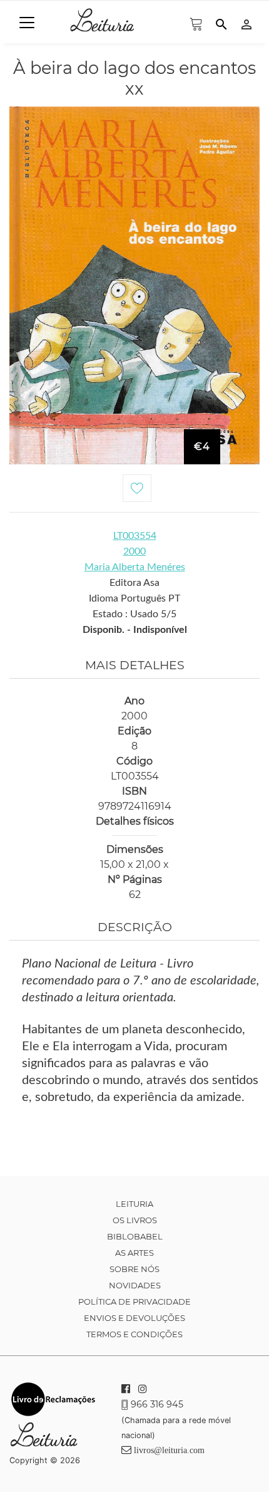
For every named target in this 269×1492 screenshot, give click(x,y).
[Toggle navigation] (27, 22)
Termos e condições (134, 1334)
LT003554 (134, 536)
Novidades (135, 1285)
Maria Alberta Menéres (134, 567)
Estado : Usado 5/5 (134, 614)
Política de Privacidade (134, 1301)
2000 (134, 551)
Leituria (134, 1204)
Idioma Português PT (134, 598)
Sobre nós (134, 1269)
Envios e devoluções (134, 1318)
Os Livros (135, 1220)
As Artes (134, 1253)
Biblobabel (135, 1236)
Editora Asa (134, 583)
